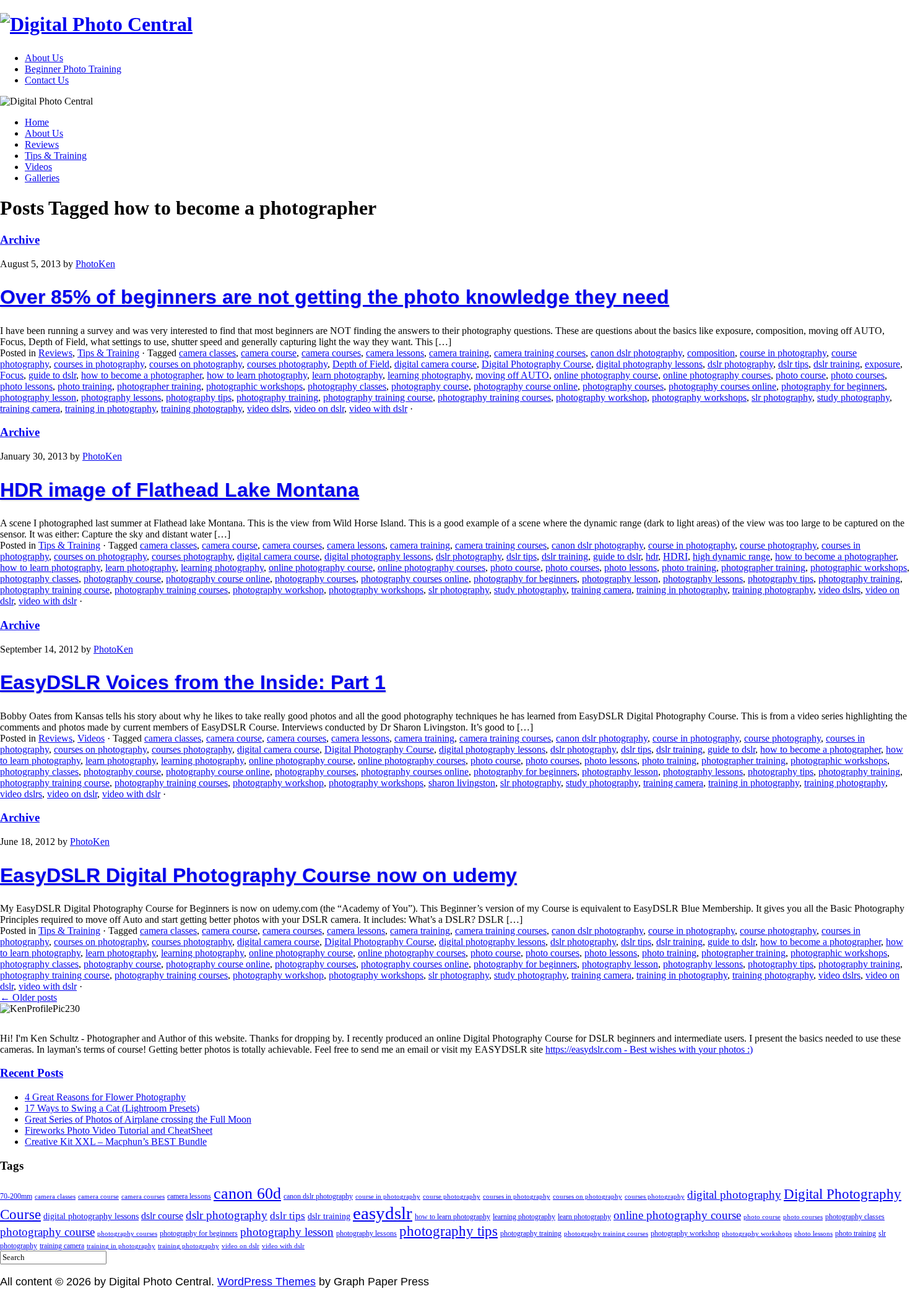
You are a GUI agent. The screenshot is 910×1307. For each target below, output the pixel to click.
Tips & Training (56, 155)
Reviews (42, 144)
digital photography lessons (649, 364)
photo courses (858, 375)
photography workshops (699, 397)
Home (37, 122)
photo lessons (26, 386)
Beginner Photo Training (73, 69)
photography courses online (722, 386)
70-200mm (16, 1196)
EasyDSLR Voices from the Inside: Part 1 (193, 682)
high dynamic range (731, 556)
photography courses (623, 386)
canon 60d (247, 1193)
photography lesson (38, 397)
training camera (30, 408)
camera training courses (540, 353)
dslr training (836, 364)
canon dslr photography (636, 353)
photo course (801, 375)
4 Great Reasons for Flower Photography (105, 1097)
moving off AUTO (512, 375)
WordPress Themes (266, 1281)
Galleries (42, 178)
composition (711, 353)
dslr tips (793, 364)
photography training (277, 397)
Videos (38, 166)
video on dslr (319, 408)
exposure (882, 364)
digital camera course (435, 364)
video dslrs (268, 408)
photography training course (378, 397)
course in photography (783, 353)
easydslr (382, 1213)
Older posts (28, 997)
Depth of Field (360, 364)
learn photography (347, 375)
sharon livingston (461, 783)
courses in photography (99, 364)
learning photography (429, 375)
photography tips (199, 397)
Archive (20, 239)
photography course (430, 386)
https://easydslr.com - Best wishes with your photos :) (649, 1049)
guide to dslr (52, 375)
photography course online (526, 386)
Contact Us (47, 80)
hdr (652, 556)
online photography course (606, 375)
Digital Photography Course (536, 364)
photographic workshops (254, 386)
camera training (459, 353)
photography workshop (601, 397)
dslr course (162, 1216)
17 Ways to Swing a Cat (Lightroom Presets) (112, 1108)
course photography (778, 545)
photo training (85, 386)
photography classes (347, 386)
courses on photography (195, 364)
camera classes (207, 353)
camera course (269, 353)
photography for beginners (833, 386)
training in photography (110, 408)
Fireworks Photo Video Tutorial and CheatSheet (118, 1130)
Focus (12, 375)
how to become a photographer (141, 375)
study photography (853, 397)
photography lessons (121, 397)
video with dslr (378, 408)
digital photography (734, 1194)
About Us (44, 58)
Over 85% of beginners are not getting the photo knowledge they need (334, 297)
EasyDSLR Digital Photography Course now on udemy (258, 875)
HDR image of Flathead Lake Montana (179, 490)
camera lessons (395, 353)
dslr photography (740, 364)
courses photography (287, 364)
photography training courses (494, 397)
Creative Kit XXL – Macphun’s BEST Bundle (116, 1141)
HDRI (675, 556)
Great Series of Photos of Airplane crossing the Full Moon (138, 1119)
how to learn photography (257, 375)
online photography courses (717, 375)
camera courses (331, 353)
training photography (201, 408)
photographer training (159, 386)
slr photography (782, 397)
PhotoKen (95, 264)
